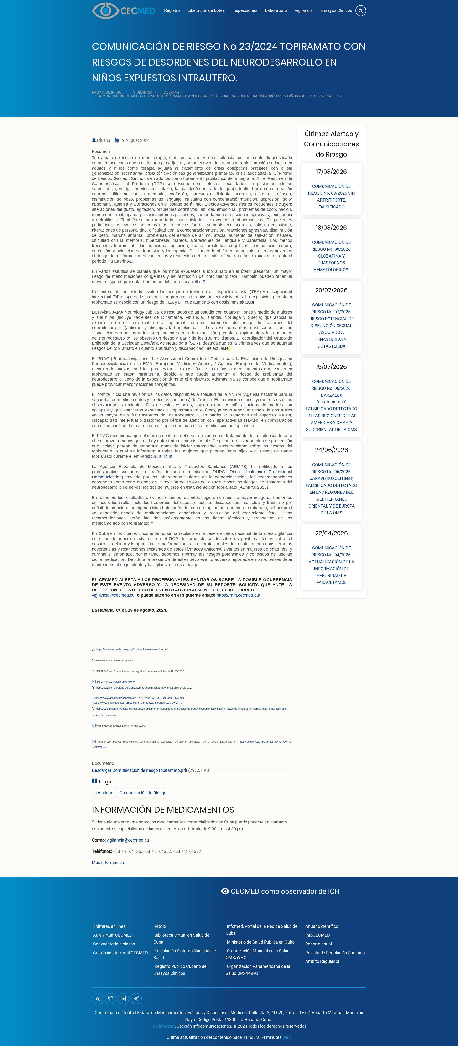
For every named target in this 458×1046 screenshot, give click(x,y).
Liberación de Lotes (206, 10)
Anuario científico (321, 926)
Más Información (108, 862)
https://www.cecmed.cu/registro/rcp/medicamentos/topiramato (132, 649)
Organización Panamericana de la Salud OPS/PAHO (258, 970)
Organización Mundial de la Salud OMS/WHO (258, 954)
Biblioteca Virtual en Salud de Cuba (181, 938)
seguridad (103, 793)
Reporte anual (318, 944)
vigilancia (142, 92)
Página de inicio (106, 92)
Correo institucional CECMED (120, 953)
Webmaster (164, 1026)
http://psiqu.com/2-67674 (121, 681)
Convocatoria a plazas (114, 944)
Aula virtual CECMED (112, 935)
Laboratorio (276, 10)
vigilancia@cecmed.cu (128, 840)
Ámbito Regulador (322, 961)
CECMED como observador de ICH (254, 891)
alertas (171, 92)
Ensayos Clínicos (336, 10)
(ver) (286, 1037)
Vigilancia (304, 10)
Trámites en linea (109, 926)
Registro (172, 10)
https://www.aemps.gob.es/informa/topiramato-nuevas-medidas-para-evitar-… (137, 702)
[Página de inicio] (123, 10)
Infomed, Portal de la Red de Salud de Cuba (261, 930)
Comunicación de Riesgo (143, 793)
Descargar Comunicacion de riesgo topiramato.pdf (139, 770)
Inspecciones (244, 10)
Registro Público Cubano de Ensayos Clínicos (180, 970)
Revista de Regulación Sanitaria (335, 953)
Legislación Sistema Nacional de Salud (184, 954)
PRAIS (161, 926)
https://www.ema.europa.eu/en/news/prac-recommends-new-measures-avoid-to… (144, 687)
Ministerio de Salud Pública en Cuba (261, 942)
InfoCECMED (317, 935)
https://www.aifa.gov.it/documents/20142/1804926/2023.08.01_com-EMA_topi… (141, 697)
